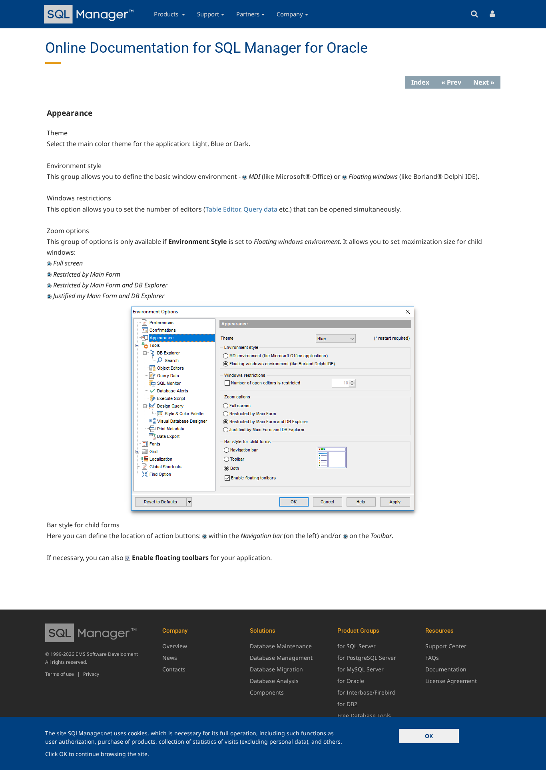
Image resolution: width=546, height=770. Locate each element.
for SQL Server (356, 646)
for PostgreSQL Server (366, 657)
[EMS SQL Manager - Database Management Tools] (90, 14)
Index (420, 82)
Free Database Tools (364, 715)
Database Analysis (274, 681)
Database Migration (276, 669)
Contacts (173, 669)
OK (429, 736)
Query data (260, 209)
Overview (174, 646)
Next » (483, 82)
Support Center (445, 646)
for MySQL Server (360, 669)
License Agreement (451, 681)
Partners (247, 14)
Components (267, 692)
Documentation (445, 669)
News (169, 657)
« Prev (451, 82)
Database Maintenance (281, 646)
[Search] (474, 14)
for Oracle (350, 681)
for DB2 (347, 704)
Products (167, 14)
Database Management (281, 657)
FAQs (432, 657)
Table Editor (222, 209)
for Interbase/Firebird (366, 692)
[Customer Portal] (492, 14)
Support (208, 14)
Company (290, 14)
